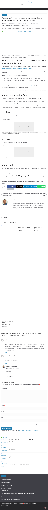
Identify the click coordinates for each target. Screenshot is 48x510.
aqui (24, 118)
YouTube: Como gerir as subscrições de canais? (19, 464)
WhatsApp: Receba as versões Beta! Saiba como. (35, 194)
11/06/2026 (13, 441)
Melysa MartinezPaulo (11, 356)
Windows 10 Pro (36, 23)
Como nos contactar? (6, 479)
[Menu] (2, 9)
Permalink (16, 342)
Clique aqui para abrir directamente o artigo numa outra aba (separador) (17, 68)
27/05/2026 (13, 449)
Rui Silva (10, 23)
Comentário (4, 388)
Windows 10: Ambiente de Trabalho (38, 228)
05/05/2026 (13, 466)
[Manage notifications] (45, 508)
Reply (6, 352)
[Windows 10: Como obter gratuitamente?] (8, 226)
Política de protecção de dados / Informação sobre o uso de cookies (18, 493)
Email (2, 411)
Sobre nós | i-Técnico (6, 488)
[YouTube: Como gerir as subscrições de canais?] (4, 465)
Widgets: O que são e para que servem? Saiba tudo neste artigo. (12, 194)
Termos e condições (5, 496)
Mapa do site (5, 490)
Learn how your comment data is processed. (29, 430)
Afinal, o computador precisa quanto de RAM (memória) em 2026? (23, 447)
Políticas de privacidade (6, 485)
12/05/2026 (13, 457)
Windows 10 (5, 15)
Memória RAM (21, 23)
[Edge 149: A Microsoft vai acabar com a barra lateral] (4, 457)
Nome (3, 405)
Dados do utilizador (5, 482)
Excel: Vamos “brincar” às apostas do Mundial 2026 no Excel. (22, 439)
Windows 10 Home (29, 23)
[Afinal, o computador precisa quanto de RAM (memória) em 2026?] (4, 448)
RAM (25, 23)
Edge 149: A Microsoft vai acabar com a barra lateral (20, 456)
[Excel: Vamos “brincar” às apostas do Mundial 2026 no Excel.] (4, 440)
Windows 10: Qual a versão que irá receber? (24, 228)
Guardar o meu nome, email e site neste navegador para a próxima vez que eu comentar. (23, 424)
